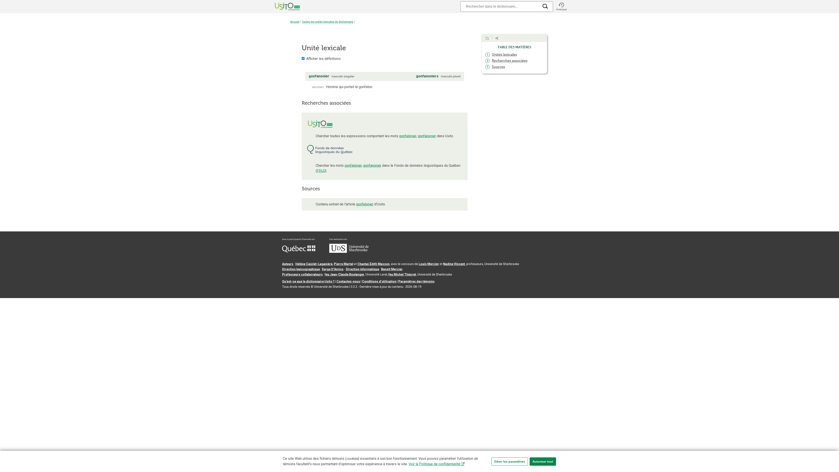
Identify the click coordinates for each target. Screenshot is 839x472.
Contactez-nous (348, 281)
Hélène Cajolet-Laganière (314, 264)
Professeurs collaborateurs (302, 274)
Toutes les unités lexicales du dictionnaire (327, 21)
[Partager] (497, 38)
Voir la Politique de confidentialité (434, 464)
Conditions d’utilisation (379, 281)
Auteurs (287, 264)
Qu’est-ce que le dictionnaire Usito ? (308, 281)
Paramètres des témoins (416, 281)
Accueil (294, 21)
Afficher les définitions (323, 59)
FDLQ (321, 171)
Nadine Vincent (454, 264)
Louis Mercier (429, 264)
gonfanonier (427, 136)
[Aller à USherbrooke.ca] (349, 251)
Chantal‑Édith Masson (373, 264)
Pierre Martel (343, 264)
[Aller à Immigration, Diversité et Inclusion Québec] (298, 251)
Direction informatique (362, 269)
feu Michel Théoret (402, 274)
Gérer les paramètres (509, 461)
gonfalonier (407, 136)
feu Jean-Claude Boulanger (344, 274)
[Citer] (487, 38)
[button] (561, 6)
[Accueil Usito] (282, 6)
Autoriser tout (542, 461)
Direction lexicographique (301, 269)
